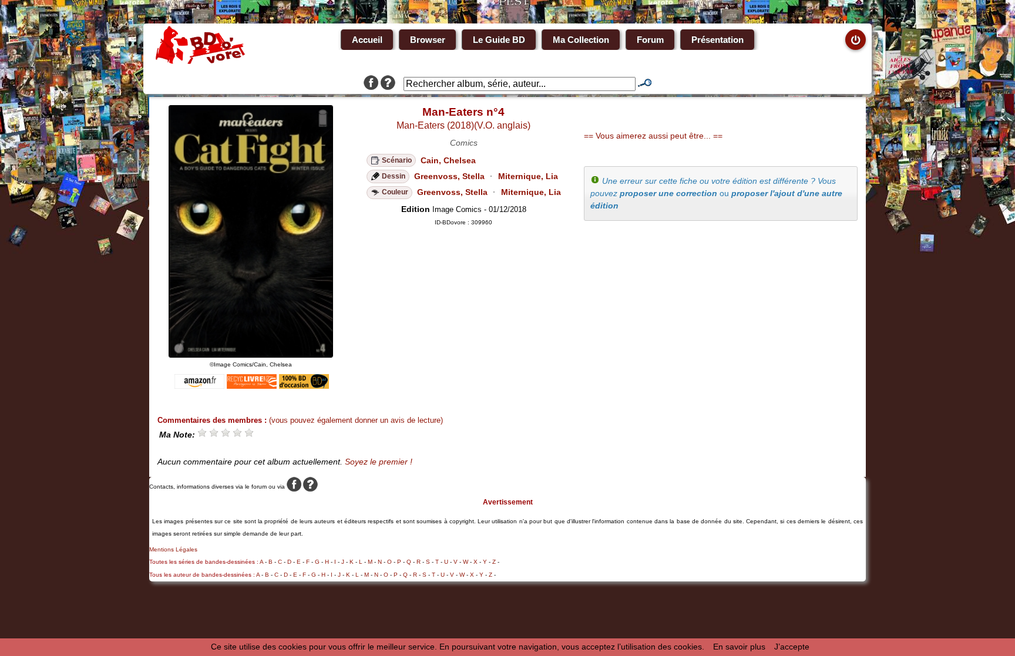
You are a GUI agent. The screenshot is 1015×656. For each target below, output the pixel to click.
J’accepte (791, 646)
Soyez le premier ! (378, 461)
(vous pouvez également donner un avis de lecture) (356, 420)
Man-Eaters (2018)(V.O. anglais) (463, 125)
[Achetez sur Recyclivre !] (252, 386)
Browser (427, 40)
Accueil (367, 40)
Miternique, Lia (528, 176)
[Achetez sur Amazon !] (199, 386)
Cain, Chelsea (448, 160)
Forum (650, 40)
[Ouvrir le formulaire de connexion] (855, 39)
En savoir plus (739, 646)
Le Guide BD (499, 40)
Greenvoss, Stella (449, 176)
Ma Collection (581, 40)
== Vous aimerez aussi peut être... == (653, 135)
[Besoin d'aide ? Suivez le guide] (388, 84)
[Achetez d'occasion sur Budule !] (304, 386)
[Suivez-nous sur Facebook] (371, 84)
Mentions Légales (173, 549)
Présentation (717, 40)
